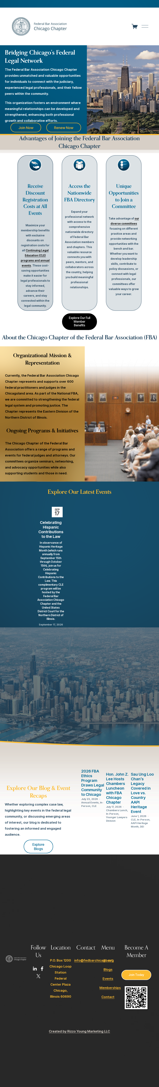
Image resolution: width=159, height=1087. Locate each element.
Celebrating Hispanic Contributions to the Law (50, 529)
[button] (116, 500)
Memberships (110, 988)
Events (108, 979)
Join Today (136, 975)
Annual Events (90, 802)
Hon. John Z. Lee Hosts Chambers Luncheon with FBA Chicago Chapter (117, 788)
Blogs (108, 969)
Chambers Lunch (116, 810)
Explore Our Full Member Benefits (79, 321)
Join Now (25, 127)
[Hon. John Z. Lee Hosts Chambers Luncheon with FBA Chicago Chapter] (117, 761)
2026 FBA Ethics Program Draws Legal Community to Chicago (92, 783)
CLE (94, 805)
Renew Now (63, 127)
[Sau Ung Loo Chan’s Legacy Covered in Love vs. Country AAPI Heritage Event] (142, 761)
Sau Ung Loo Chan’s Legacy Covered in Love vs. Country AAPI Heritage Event (142, 793)
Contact (107, 997)
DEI (142, 826)
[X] (38, 976)
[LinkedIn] (34, 968)
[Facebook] (42, 968)
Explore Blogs (38, 846)
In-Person (112, 813)
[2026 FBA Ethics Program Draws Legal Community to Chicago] (93, 759)
